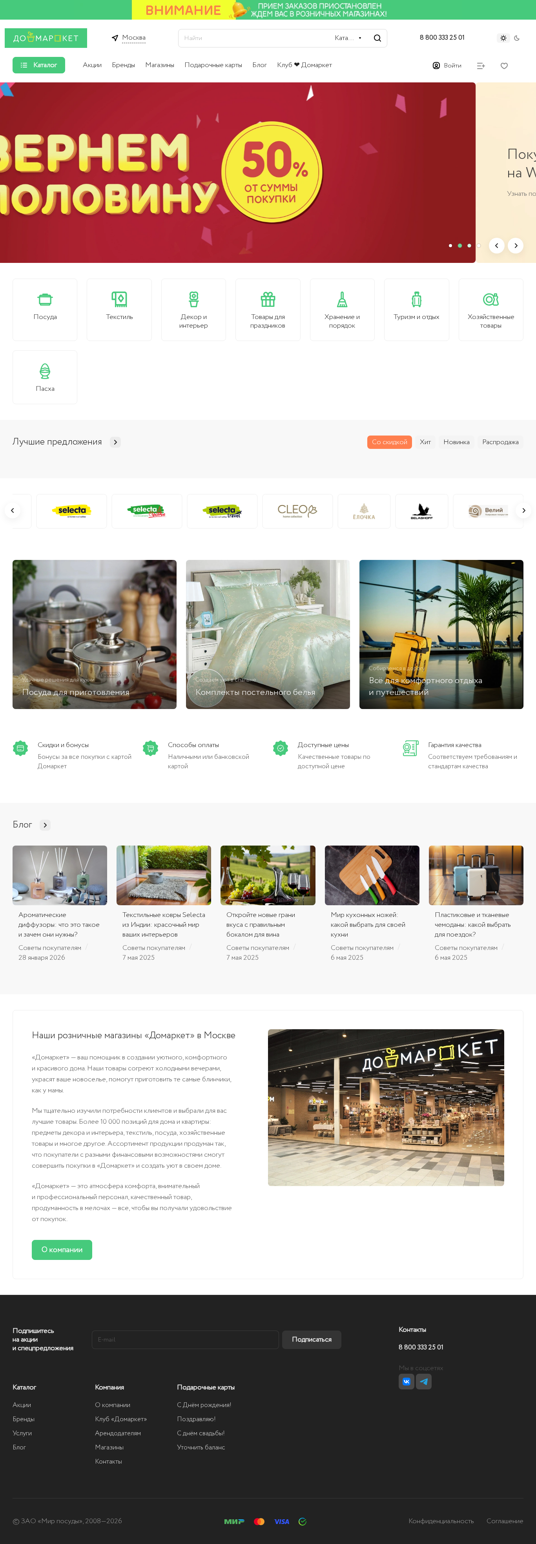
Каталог (24, 1387)
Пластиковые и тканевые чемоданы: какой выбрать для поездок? (473, 925)
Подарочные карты (206, 1387)
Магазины (109, 1448)
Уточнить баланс (201, 1448)
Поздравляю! (196, 1419)
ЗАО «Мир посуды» (51, 1521)
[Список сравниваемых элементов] (481, 65)
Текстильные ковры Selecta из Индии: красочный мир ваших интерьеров (163, 925)
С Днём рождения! (204, 1405)
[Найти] (377, 38)
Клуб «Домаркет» (121, 1419)
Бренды (24, 1419)
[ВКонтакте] (406, 1381)
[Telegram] (424, 1381)
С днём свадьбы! (201, 1433)
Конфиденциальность (441, 1521)
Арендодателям (118, 1433)
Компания (109, 1387)
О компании (62, 1250)
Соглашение (505, 1521)
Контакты (108, 1462)
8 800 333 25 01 (442, 38)
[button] (450, 245)
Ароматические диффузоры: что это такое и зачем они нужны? (59, 925)
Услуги (22, 1433)
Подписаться (312, 1339)
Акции (22, 1405)
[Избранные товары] (504, 65)
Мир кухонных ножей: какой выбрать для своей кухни (368, 925)
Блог (19, 1448)
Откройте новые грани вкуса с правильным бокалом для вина (260, 925)
